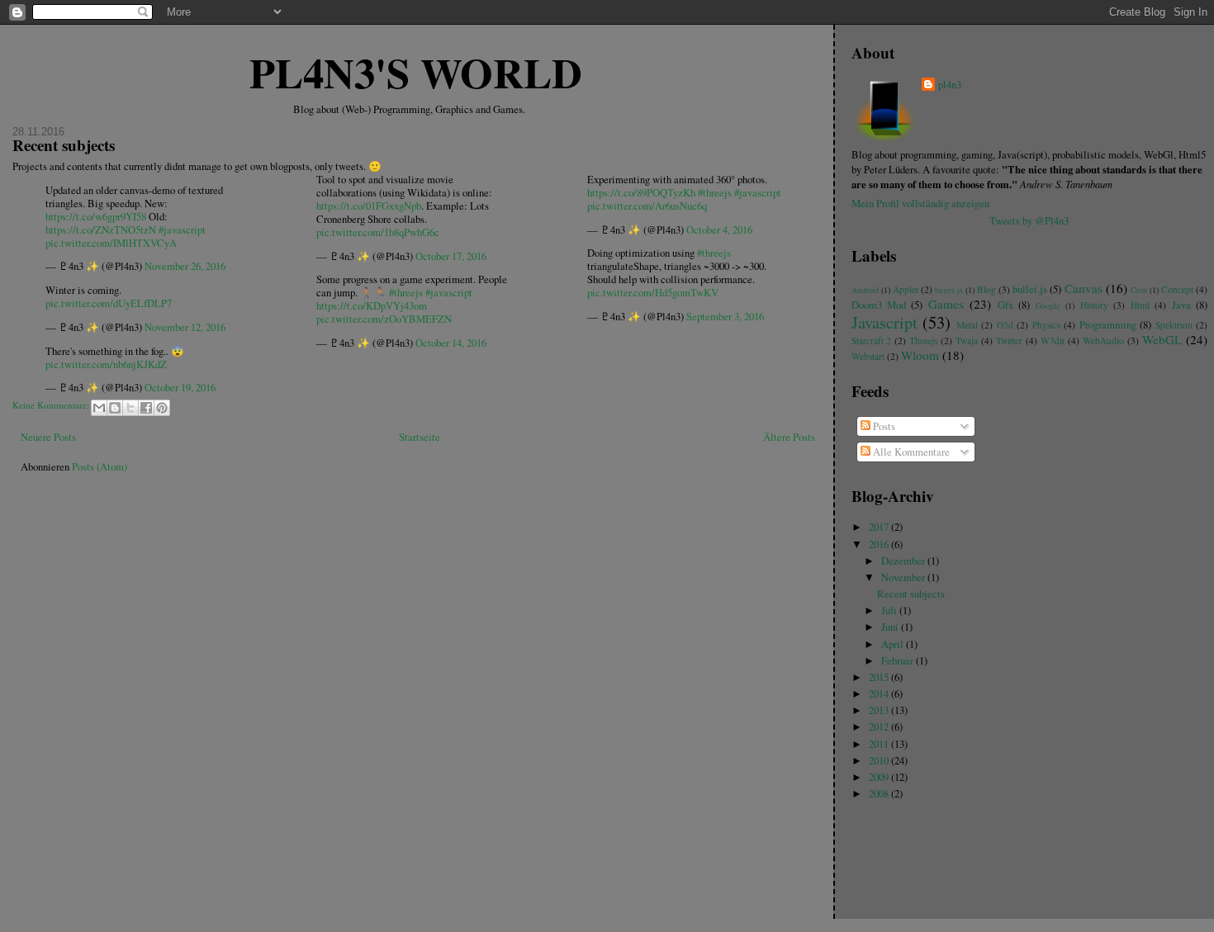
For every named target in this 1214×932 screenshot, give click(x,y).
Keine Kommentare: (52, 406)
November (904, 577)
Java (1181, 305)
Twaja (967, 340)
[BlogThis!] (115, 408)
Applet (905, 289)
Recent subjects (63, 145)
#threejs (406, 293)
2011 (880, 744)
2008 (880, 794)
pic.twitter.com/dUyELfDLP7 (108, 303)
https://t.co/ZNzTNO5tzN (100, 230)
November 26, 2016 (185, 266)
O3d (1005, 325)
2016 (880, 544)
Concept (1177, 289)
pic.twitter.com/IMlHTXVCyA (111, 243)
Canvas (1084, 288)
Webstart (867, 356)
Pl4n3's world (415, 71)
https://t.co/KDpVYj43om (371, 306)
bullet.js (1029, 289)
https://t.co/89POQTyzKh (641, 193)
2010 (880, 761)
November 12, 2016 (185, 327)
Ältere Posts (789, 437)
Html (1140, 305)
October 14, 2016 (450, 343)
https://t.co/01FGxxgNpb (368, 206)
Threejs (923, 340)
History (1094, 305)
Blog (986, 289)
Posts (882, 426)
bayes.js (949, 290)
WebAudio (1103, 340)
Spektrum (1174, 325)
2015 (880, 677)
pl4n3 (949, 85)
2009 (880, 777)
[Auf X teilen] (130, 408)
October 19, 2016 (180, 388)
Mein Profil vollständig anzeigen (920, 203)
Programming (1107, 325)
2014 (880, 694)
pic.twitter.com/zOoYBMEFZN (384, 319)
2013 (880, 710)
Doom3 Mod (878, 305)
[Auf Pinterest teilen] (162, 408)
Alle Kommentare (910, 452)
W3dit (1053, 340)
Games (946, 304)
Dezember (904, 561)
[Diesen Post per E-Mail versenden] (99, 408)
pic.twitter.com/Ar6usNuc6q (647, 206)
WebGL (1162, 339)
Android (865, 290)
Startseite (419, 437)
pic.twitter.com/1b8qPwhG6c (377, 232)
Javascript (884, 322)
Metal (967, 325)
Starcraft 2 (871, 340)
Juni (891, 627)
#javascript (182, 230)
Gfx (1005, 305)
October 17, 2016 (450, 256)
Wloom (920, 355)
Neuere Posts (48, 437)
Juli (890, 610)
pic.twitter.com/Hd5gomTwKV (652, 293)
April (893, 644)
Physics (1046, 325)
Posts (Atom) (99, 467)
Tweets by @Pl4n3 (1029, 221)
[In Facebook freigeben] (146, 408)
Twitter (1009, 340)
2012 (880, 727)
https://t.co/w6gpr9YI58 (95, 217)
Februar (898, 661)
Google (1048, 305)
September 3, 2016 (725, 317)
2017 (880, 527)
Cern (1139, 290)
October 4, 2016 (719, 230)
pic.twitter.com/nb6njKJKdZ (106, 364)
